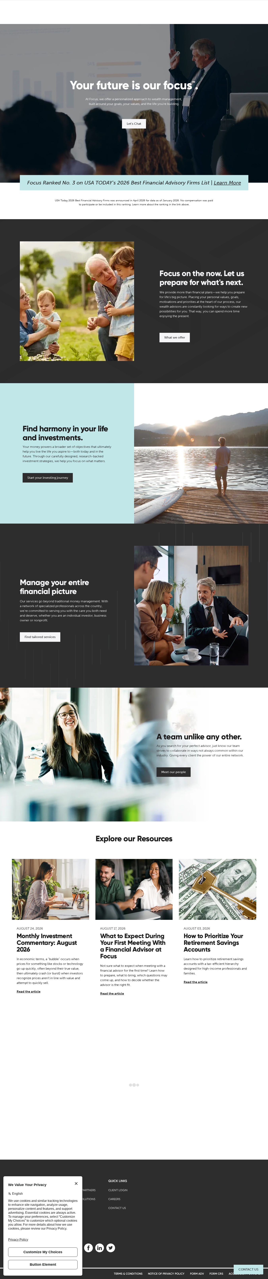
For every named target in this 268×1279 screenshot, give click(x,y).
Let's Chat (134, 124)
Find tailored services (40, 637)
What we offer (174, 337)
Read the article (28, 991)
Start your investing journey (47, 478)
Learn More (227, 183)
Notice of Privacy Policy (166, 1273)
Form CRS (216, 1273)
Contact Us (248, 1269)
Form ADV (197, 1273)
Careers (114, 1199)
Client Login (118, 1190)
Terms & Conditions (128, 1273)
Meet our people (173, 772)
